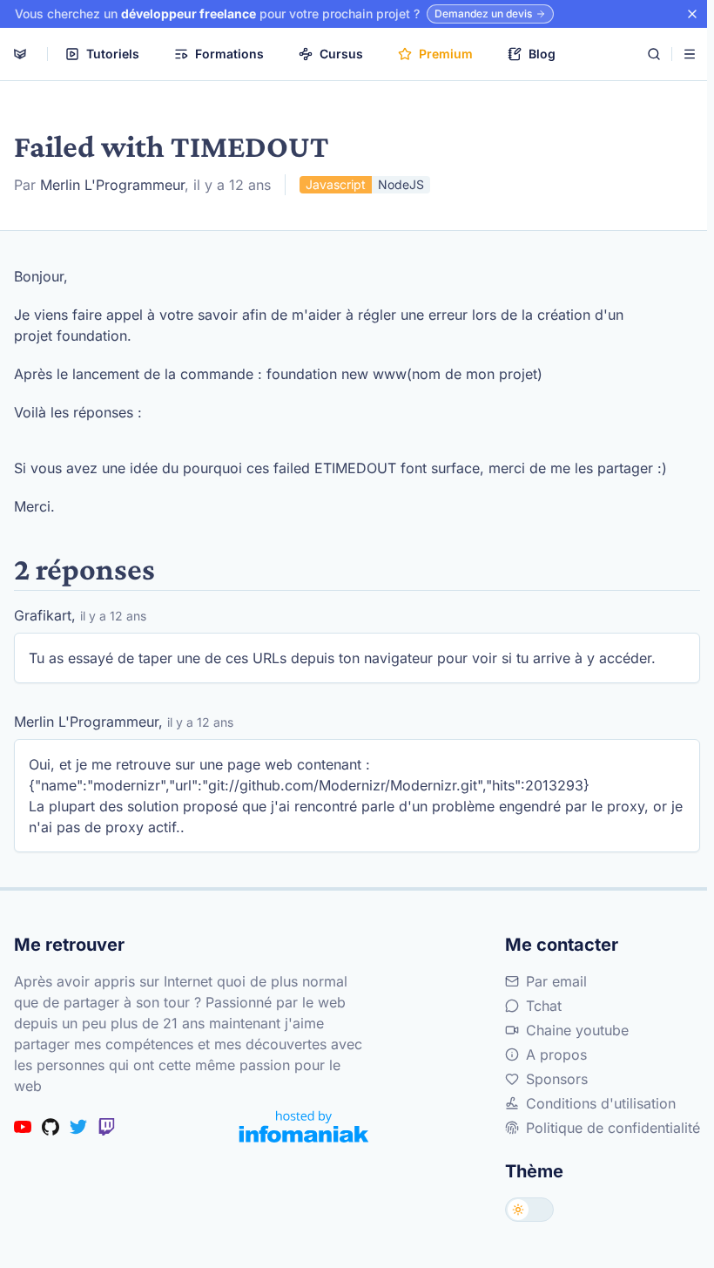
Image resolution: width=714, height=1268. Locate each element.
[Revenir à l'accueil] (20, 54)
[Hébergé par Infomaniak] (304, 1126)
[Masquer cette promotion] (692, 14)
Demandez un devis (483, 13)
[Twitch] (106, 1127)
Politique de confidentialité (613, 1127)
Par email (556, 981)
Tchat (544, 1005)
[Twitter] (78, 1127)
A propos (556, 1054)
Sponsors (557, 1079)
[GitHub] (50, 1127)
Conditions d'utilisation (601, 1103)
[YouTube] (22, 1127)
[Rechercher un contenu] (653, 54)
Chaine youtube (577, 1030)
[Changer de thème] (529, 1209)
